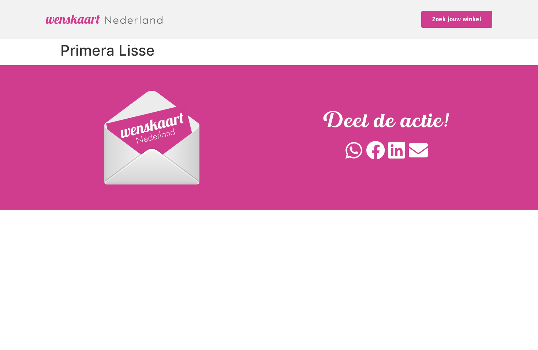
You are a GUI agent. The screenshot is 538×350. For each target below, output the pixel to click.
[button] (354, 150)
